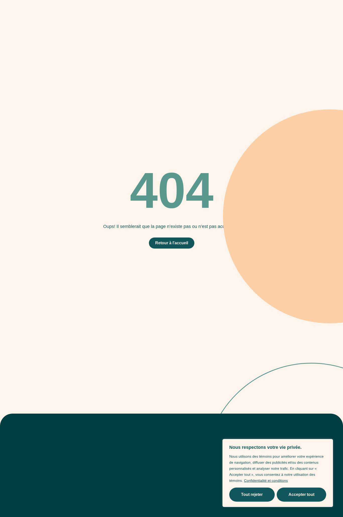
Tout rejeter (252, 494)
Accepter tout (301, 494)
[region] (277, 473)
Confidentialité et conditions (266, 481)
